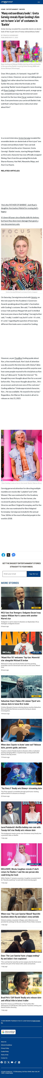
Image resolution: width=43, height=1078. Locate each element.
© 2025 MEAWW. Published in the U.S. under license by (16, 1021)
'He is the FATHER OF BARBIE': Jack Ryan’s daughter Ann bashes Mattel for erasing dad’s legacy (19, 208)
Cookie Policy (5, 1051)
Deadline (18, 358)
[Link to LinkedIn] (19, 1062)
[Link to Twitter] (9, 1062)
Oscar (24, 97)
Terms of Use (4, 1054)
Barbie (4, 80)
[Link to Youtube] (12, 1062)
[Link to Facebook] (2, 1062)
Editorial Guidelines (6, 1045)
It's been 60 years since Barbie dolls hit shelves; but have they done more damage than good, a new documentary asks (20, 220)
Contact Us (4, 1058)
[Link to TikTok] (15, 1063)
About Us (3, 1042)
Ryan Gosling (9, 90)
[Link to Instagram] (5, 1062)
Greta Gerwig (24, 138)
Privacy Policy (5, 1048)
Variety (34, 297)
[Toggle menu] (40, 2)
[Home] (7, 2)
